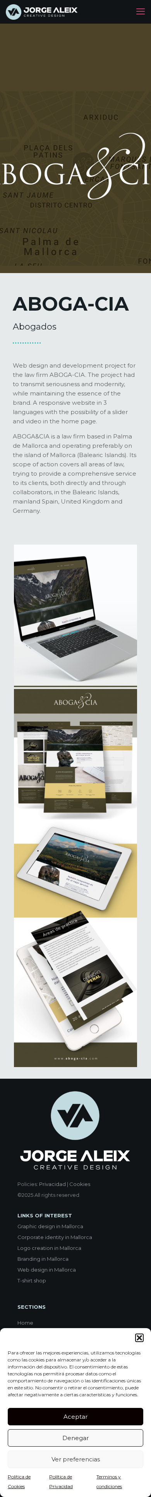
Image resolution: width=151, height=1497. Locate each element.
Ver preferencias (75, 1459)
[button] (139, 1338)
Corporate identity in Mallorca (54, 1237)
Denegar (75, 1438)
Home (25, 1323)
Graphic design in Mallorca (50, 1226)
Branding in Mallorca (43, 1259)
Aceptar (75, 1416)
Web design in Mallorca (46, 1270)
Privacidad (52, 1184)
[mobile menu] (140, 11)
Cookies (79, 1184)
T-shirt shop (31, 1280)
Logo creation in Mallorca (49, 1248)
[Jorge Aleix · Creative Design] (42, 11)
